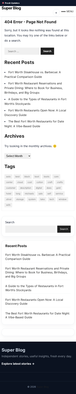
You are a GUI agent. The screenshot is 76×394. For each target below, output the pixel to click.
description (25, 188)
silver (8, 199)
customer (10, 188)
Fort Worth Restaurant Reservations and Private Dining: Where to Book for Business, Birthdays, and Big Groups (33, 88)
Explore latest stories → (18, 363)
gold (58, 188)
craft (50, 182)
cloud (20, 182)
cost (30, 182)
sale (41, 193)
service (59, 193)
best (17, 176)
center (9, 182)
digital (39, 188)
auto (8, 176)
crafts (60, 182)
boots (46, 176)
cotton (40, 182)
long (18, 193)
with (8, 205)
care (56, 176)
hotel (8, 193)
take (42, 199)
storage (20, 199)
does (49, 188)
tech (51, 199)
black (27, 176)
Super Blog (11, 8)
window (62, 199)
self (49, 193)
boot (37, 176)
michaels (29, 193)
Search (9, 222)
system (32, 199)
